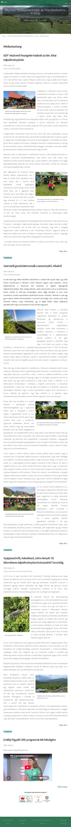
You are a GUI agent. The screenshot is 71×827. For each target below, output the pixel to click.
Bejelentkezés (64, 811)
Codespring (63, 823)
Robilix (22, 823)
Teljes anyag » (62, 787)
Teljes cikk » (63, 251)
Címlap (3, 36)
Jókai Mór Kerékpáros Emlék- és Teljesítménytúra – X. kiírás (22, 36)
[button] (52, 184)
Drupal (39, 820)
